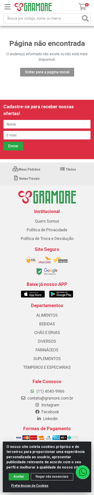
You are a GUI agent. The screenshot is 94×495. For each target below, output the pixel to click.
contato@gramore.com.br (49, 398)
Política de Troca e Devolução (47, 238)
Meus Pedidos (29, 169)
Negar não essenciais (52, 476)
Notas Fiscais (29, 178)
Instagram (49, 405)
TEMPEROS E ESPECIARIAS (47, 367)
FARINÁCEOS (47, 350)
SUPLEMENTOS (47, 358)
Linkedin (50, 418)
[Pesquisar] (85, 18)
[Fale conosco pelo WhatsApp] (82, 472)
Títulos (70, 169)
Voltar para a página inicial (47, 72)
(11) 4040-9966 (50, 391)
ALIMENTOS (47, 315)
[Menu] (7, 7)
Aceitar (18, 476)
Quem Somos (47, 221)
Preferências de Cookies (29, 485)
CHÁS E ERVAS (47, 332)
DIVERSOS (47, 341)
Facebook (50, 412)
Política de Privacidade (47, 230)
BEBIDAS (47, 324)
